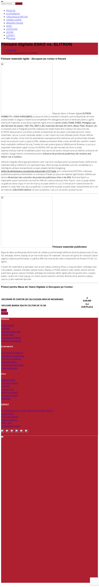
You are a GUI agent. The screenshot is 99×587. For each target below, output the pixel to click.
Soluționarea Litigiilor (10, 426)
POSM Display (7, 325)
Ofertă (4, 310)
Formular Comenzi (9, 383)
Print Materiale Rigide (11, 337)
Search (18, 4)
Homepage (11, 50)
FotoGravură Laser (9, 368)
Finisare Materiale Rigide (12, 365)
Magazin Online (8, 380)
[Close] (2, 1)
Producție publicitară (10, 331)
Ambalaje (5, 328)
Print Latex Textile (9, 362)
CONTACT (5, 404)
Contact (4, 313)
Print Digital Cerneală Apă (12, 355)
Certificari (5, 386)
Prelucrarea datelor (10, 416)
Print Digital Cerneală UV (12, 352)
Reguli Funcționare (9, 392)
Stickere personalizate (11, 340)
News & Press (7, 389)
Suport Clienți (7, 413)
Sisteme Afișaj (7, 334)
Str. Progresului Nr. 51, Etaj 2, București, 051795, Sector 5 (27, 410)
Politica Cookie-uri (9, 419)
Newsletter (6, 398)
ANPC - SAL (6, 422)
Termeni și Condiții (9, 395)
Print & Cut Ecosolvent (11, 358)
